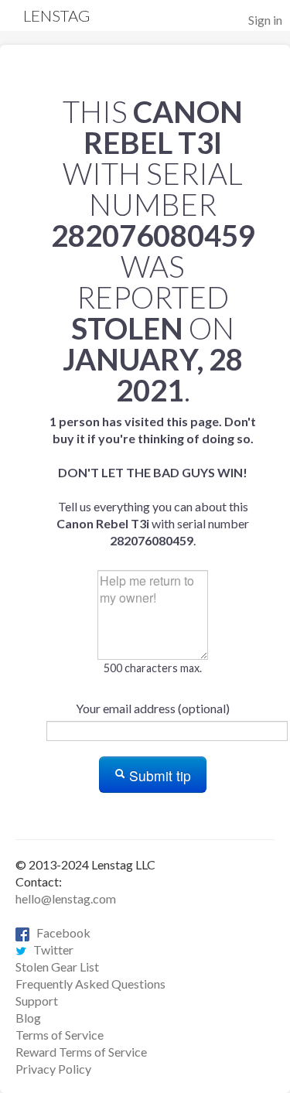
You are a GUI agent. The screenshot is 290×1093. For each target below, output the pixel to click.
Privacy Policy (53, 1068)
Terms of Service (59, 1034)
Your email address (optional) (153, 708)
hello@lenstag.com (65, 898)
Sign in (265, 19)
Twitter (49, 949)
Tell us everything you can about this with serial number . (152, 481)
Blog (28, 1017)
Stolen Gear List (57, 966)
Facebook (59, 932)
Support (36, 1000)
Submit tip (158, 775)
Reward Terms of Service (81, 1051)
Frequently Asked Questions (90, 983)
